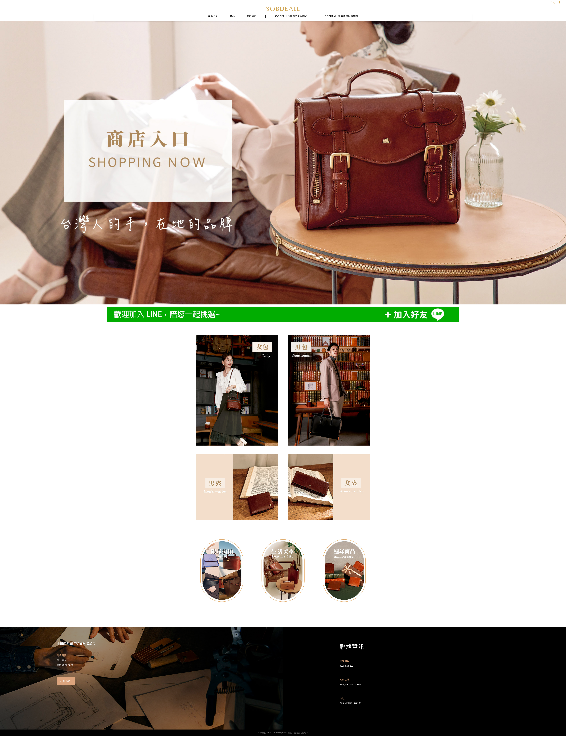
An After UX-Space (277, 732)
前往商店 (65, 680)
